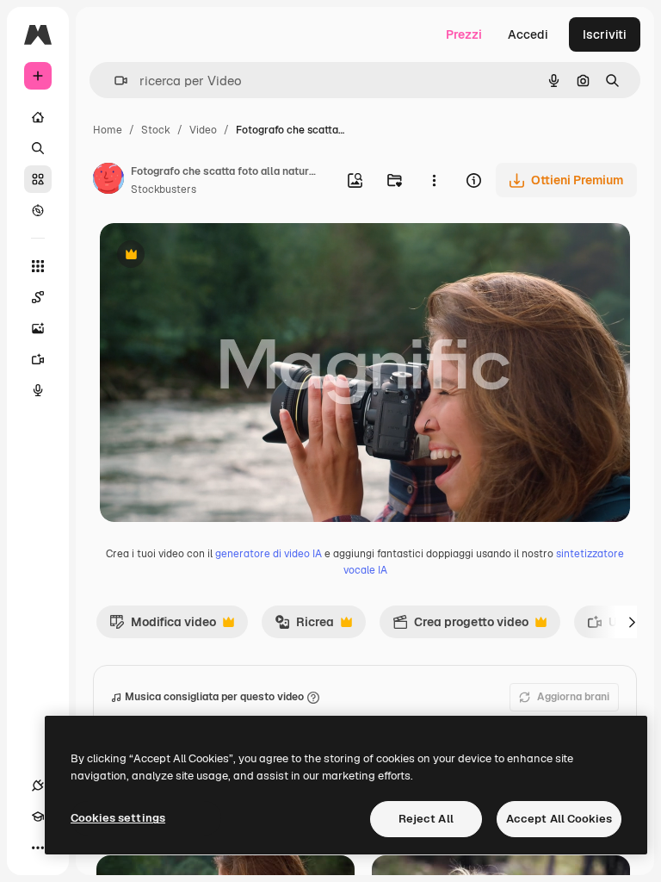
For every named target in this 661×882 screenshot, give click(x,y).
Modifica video (162, 626)
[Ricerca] (38, 148)
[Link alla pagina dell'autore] (108, 181)
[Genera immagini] (38, 328)
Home (107, 130)
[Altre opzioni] (434, 180)
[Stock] (38, 179)
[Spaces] (38, 297)
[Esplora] (38, 210)
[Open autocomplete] (114, 80)
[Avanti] (631, 622)
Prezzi (464, 34)
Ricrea (304, 626)
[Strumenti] (38, 266)
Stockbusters (163, 189)
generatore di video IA (268, 554)
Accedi (528, 34)
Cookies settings (118, 818)
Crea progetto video (460, 626)
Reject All (426, 818)
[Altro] (38, 847)
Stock (155, 130)
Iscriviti (605, 34)
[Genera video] (38, 359)
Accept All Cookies (559, 818)
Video (203, 130)
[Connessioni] (38, 785)
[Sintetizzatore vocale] (38, 390)
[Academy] (38, 816)
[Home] (38, 117)
